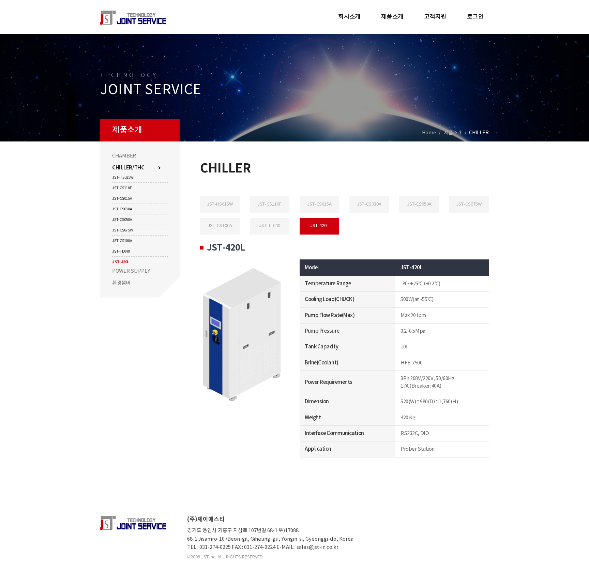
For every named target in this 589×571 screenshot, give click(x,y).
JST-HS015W (123, 177)
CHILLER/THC (128, 168)
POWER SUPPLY (131, 271)
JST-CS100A (122, 241)
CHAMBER (124, 156)
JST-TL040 (121, 251)
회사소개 (349, 16)
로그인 (475, 16)
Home (429, 133)
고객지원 (435, 16)
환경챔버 (121, 283)
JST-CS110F (122, 188)
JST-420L (120, 262)
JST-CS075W (122, 230)
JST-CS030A (122, 209)
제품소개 (392, 16)
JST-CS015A (122, 198)
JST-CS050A (122, 219)
